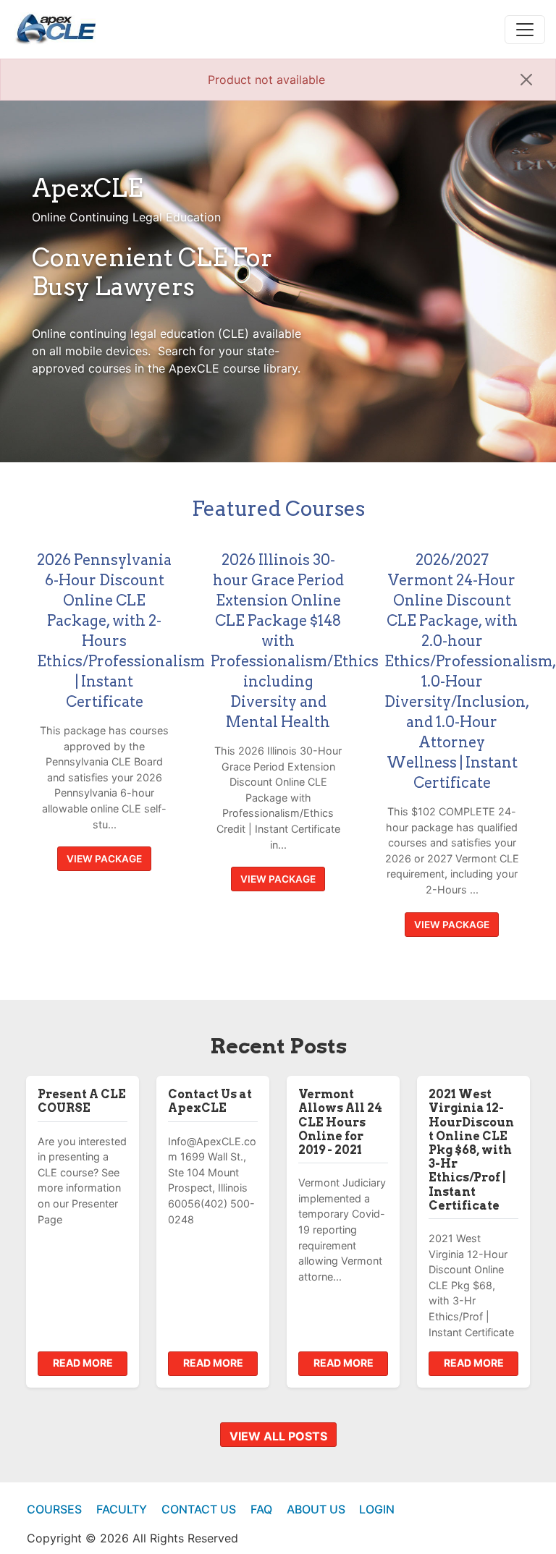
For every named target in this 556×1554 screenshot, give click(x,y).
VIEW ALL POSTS (278, 1436)
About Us (316, 1509)
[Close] (526, 79)
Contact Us (198, 1509)
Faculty (121, 1509)
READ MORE (83, 1362)
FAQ (261, 1509)
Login (377, 1509)
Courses (54, 1509)
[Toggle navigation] (525, 29)
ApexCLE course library (233, 368)
